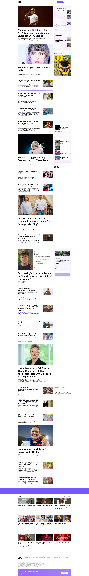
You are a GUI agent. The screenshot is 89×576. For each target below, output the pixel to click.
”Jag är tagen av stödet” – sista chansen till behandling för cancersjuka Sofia (60, 16)
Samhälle (56, 26)
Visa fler (56, 29)
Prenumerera (60, 2)
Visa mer (68, 137)
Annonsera (27, 557)
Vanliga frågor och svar (40, 557)
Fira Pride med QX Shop (59, 45)
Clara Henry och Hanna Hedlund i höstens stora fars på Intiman (60, 40)
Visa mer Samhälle (67, 496)
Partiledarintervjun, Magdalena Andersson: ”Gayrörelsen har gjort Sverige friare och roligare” (60, 23)
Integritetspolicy (65, 557)
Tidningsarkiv (49, 557)
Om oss (32, 557)
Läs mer (55, 396)
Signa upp (64, 572)
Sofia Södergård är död (59, 10)
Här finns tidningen (56, 557)
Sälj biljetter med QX (59, 131)
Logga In (54, 2)
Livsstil (56, 19)
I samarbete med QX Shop (59, 43)
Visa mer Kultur (67, 533)
